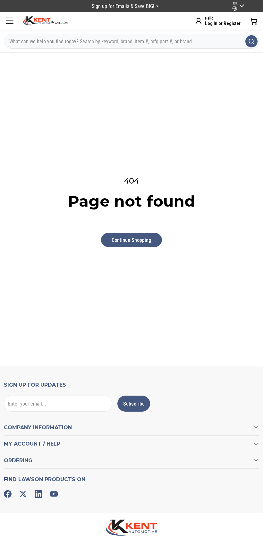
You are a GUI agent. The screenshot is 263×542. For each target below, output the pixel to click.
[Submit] (251, 41)
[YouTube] (54, 494)
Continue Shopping (131, 240)
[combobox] (131, 41)
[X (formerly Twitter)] (23, 494)
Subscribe (134, 404)
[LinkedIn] (38, 494)
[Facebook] (8, 494)
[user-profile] (234, 8)
